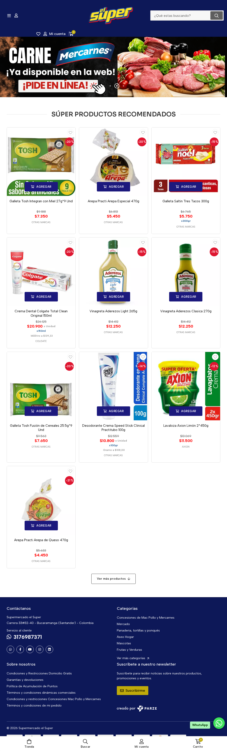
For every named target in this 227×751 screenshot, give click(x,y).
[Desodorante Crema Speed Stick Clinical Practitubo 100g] (113, 386)
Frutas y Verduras (129, 650)
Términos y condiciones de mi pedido (34, 705)
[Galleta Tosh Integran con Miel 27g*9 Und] (41, 161)
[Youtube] (30, 649)
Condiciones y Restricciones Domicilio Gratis (39, 673)
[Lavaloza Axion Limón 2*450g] (186, 386)
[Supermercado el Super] (110, 15)
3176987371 (28, 637)
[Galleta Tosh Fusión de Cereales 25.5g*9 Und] (41, 386)
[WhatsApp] (10, 649)
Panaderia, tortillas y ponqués (138, 630)
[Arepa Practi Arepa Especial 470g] (113, 161)
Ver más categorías (131, 658)
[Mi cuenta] (16, 15)
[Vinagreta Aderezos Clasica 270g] (186, 271)
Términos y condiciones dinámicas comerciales (41, 693)
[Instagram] (39, 649)
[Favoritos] (38, 34)
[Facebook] (20, 649)
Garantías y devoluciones (25, 680)
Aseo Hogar (125, 637)
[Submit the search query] (216, 15)
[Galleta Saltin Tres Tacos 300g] (186, 161)
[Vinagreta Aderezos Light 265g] (113, 271)
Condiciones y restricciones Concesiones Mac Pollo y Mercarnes (54, 699)
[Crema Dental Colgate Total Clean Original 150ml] (41, 271)
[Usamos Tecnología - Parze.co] (137, 709)
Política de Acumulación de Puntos (32, 686)
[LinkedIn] (49, 649)
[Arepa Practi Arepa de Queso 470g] (41, 500)
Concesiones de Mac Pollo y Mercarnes (145, 618)
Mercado (123, 624)
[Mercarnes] (113, 67)
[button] (103, 85)
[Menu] (9, 15)
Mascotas (124, 643)
